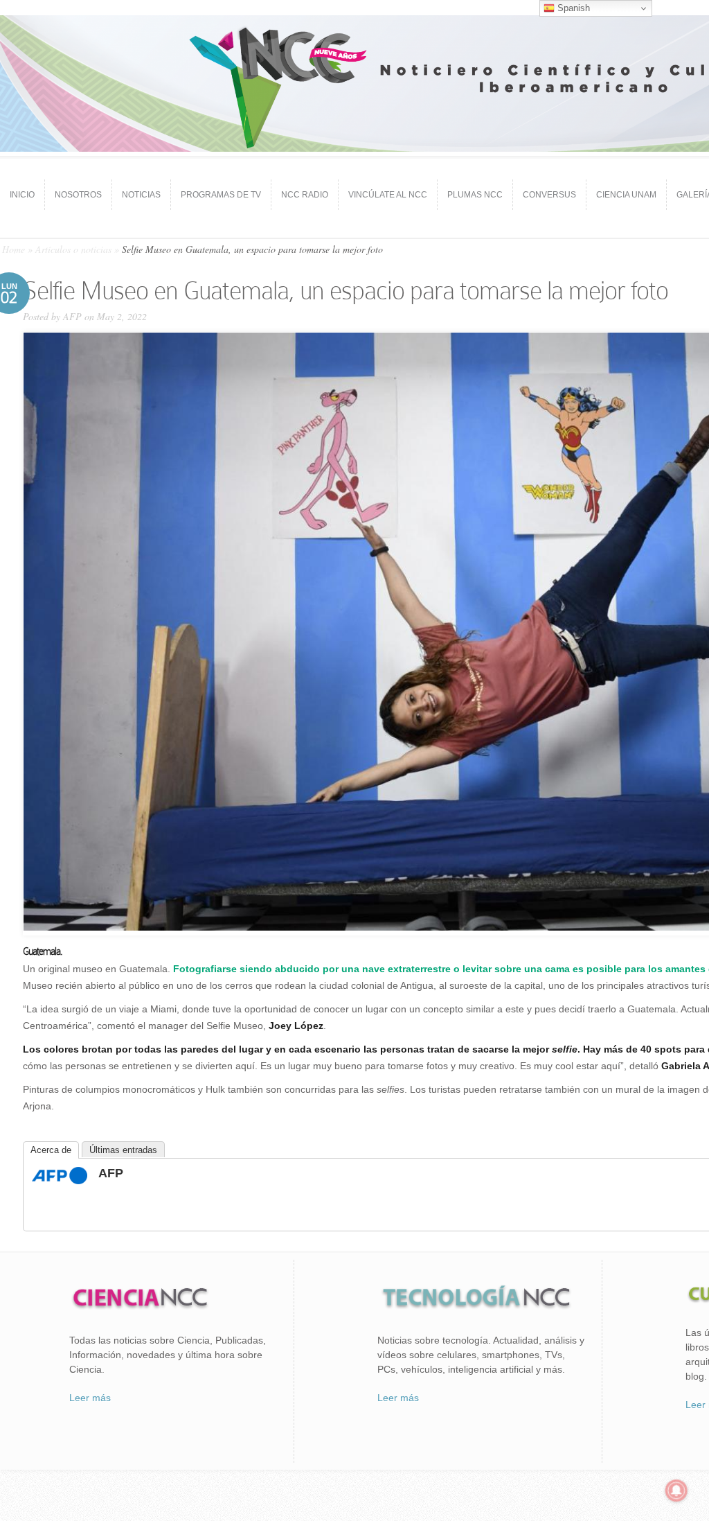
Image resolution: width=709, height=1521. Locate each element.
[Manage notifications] (676, 1490)
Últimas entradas (123, 1150)
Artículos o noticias (73, 249)
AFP (72, 316)
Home (13, 249)
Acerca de (50, 1150)
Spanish (572, 8)
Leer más (90, 1397)
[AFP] (59, 1180)
